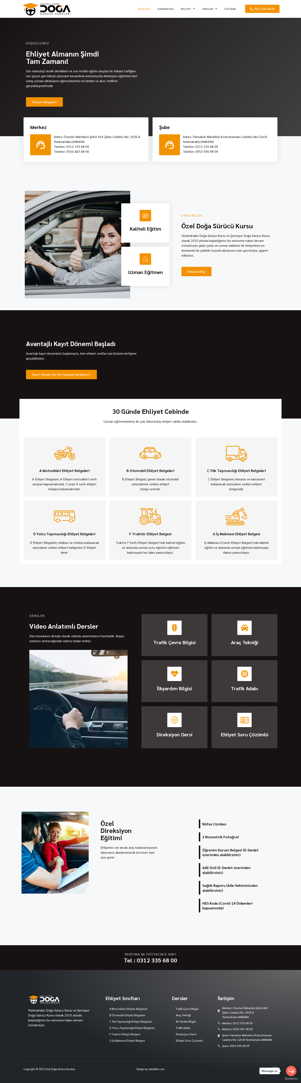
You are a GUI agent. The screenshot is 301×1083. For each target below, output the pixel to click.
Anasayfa (144, 8)
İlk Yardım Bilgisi (186, 1021)
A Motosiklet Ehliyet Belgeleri (64, 470)
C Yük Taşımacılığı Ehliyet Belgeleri (236, 470)
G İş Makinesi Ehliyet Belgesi (236, 533)
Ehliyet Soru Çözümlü (244, 734)
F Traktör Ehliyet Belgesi (150, 533)
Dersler (207, 8)
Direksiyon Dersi (174, 734)
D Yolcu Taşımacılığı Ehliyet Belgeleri (64, 533)
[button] (262, 9)
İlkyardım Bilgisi (174, 688)
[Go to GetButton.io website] (291, 1078)
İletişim (230, 8)
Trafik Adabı (244, 688)
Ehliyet (186, 8)
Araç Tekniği (244, 642)
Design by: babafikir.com (150, 1069)
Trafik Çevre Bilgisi (174, 642)
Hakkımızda (166, 8)
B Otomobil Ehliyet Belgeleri (150, 470)
